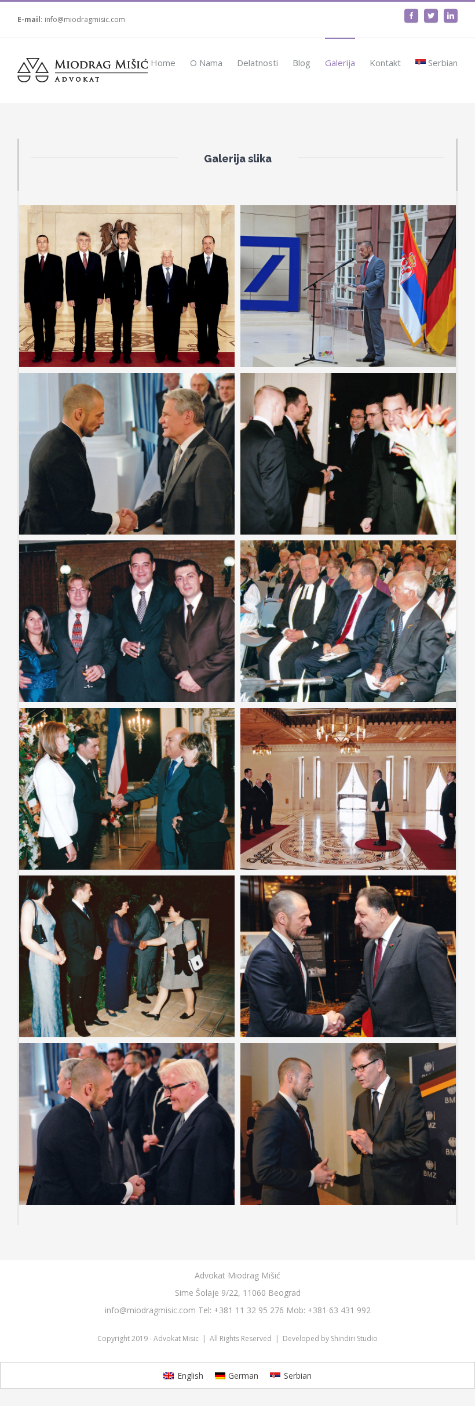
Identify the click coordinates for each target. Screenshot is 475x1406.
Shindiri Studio (354, 1338)
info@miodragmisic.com (85, 19)
